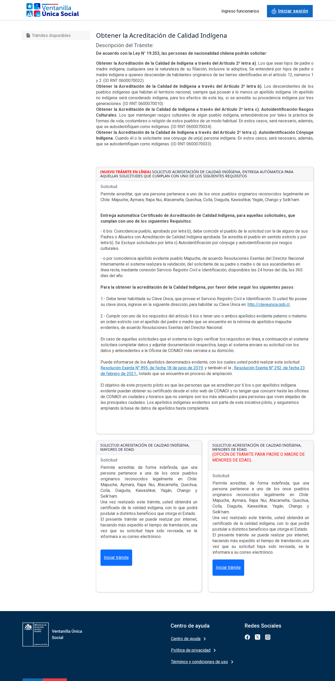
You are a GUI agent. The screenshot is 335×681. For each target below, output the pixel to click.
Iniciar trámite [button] (116, 557)
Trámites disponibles (48, 35)
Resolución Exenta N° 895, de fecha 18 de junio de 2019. (152, 367)
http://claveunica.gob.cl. (269, 304)
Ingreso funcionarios (240, 11)
